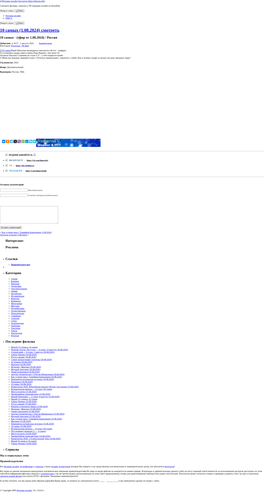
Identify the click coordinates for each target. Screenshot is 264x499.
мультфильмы (26, 466)
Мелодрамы (16, 303)
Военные (15, 284)
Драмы (14, 291)
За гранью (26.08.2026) (21, 362)
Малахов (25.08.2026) (21, 421)
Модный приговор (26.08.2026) (25, 369)
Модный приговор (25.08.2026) (25, 416)
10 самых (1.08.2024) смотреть (29, 30)
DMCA (9, 18)
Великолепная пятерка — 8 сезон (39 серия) (31, 389)
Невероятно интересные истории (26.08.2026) (32, 379)
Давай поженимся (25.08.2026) (25, 411)
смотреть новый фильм (11, 476)
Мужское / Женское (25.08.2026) (26, 409)
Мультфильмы (17, 308)
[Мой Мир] (26, 141)
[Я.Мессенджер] (34, 141)
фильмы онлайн (11, 466)
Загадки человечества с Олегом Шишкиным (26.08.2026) (37, 374)
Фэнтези (15, 335)
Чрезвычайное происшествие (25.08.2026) (30, 394)
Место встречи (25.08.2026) (24, 392)
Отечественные (18, 311)
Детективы (16, 286)
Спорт (14, 321)
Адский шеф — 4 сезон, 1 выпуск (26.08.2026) (32, 352)
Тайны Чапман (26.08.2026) (24, 354)
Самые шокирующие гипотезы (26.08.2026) (31, 359)
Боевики (15, 281)
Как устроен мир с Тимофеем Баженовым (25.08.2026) (36, 419)
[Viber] (19, 141)
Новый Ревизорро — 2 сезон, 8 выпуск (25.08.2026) (35, 396)
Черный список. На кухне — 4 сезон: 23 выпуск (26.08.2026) (39, 350)
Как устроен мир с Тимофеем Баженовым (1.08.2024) (27, 232)
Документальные (19, 289)
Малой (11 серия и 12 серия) (24, 399)
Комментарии (45, 43)
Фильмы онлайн (13, 16)
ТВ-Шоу (25, 46)
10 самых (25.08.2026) (21, 426)
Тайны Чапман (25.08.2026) (24, 401)
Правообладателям (20, 265)
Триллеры (15, 328)
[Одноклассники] (7, 141)
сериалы (39, 466)
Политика (15, 46)
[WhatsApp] (23, 141)
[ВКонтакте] (3, 141)
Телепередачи (17, 323)
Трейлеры (15, 326)
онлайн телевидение (60, 466)
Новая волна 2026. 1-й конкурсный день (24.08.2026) (36, 438)
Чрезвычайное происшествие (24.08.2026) (30, 436)
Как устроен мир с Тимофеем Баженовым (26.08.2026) (36, 377)
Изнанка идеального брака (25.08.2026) (29, 406)
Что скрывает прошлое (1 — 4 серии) (28, 431)
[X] (15, 141)
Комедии (15, 298)
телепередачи (47, 473)
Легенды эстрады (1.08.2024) (13, 235)
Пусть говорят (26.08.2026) (23, 357)
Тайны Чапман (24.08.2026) (24, 443)
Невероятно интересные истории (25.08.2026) (32, 424)
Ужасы (14, 331)
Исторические (17, 296)
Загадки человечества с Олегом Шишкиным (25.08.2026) (37, 414)
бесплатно (169, 466)
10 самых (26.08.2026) (21, 384)
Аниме (14, 279)
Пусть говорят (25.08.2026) (23, 404)
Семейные (16, 316)
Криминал (16, 301)
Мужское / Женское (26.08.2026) (26, 367)
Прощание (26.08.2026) (22, 382)
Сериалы (15, 318)
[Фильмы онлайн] (22, 1)
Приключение (17, 313)
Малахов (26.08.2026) (21, 364)
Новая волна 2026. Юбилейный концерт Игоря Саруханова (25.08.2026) (45, 387)
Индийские (16, 293)
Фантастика (16, 333)
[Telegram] (11, 141)
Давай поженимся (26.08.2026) (25, 372)
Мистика (15, 306)
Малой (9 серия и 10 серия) (23, 441)
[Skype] (30, 141)
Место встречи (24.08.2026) (24, 434)
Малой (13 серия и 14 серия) (24, 347)
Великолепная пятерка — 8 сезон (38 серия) (31, 429)
